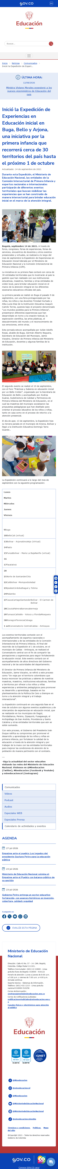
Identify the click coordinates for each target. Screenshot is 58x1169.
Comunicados (30, 63)
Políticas (37, 1128)
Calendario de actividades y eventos (25, 826)
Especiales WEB (13, 813)
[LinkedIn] (26, 916)
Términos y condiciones (19, 1128)
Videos (8, 793)
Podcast (9, 800)
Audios (8, 806)
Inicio (5, 63)
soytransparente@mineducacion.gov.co (26, 994)
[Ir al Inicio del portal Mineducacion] (29, 1028)
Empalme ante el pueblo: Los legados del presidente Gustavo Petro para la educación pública (26, 856)
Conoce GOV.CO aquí (29, 1167)
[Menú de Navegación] (29, 56)
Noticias (16, 63)
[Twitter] (9, 916)
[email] (15, 916)
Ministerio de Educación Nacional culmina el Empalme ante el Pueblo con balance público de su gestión (28, 877)
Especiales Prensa (15, 819)
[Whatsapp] (20, 916)
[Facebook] (4, 916)
